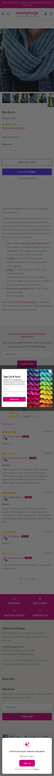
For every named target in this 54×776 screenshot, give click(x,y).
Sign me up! (14, 399)
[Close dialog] (50, 371)
